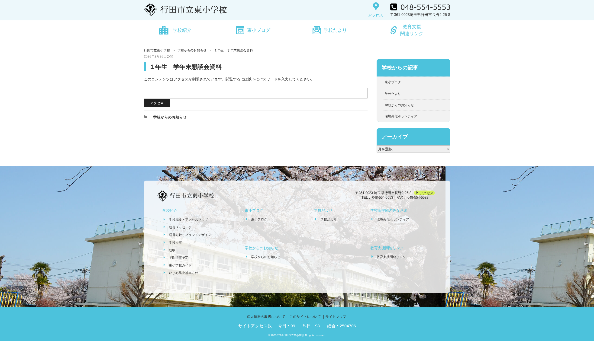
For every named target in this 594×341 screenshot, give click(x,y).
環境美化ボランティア (401, 116)
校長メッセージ (180, 227)
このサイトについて (305, 317)
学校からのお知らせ (192, 50)
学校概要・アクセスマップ (188, 219)
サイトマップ (335, 317)
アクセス (426, 193)
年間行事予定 (178, 257)
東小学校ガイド (180, 265)
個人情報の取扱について (266, 317)
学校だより (335, 30)
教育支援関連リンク (411, 30)
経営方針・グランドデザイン (190, 235)
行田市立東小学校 (157, 50)
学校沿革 (175, 242)
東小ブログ (258, 30)
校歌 (172, 250)
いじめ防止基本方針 (183, 273)
